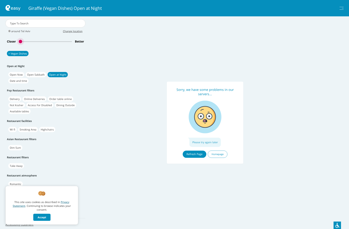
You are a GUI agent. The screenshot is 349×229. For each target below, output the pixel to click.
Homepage (218, 154)
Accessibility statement (19, 224)
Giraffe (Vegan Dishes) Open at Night (65, 8)
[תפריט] (342, 8)
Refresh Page (194, 154)
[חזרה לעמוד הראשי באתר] (12, 8)
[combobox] (45, 23)
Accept (42, 217)
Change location (73, 31)
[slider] (45, 41)
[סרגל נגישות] (337, 225)
